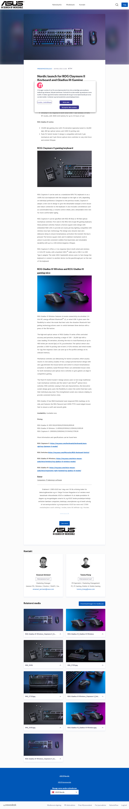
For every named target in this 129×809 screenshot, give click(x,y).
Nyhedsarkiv (57, 5)
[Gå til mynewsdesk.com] (9, 805)
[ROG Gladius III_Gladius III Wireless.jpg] (85, 713)
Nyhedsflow (113, 805)
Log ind (124, 805)
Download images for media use (92, 604)
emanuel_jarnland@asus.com (43, 589)
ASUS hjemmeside (64, 782)
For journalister (100, 805)
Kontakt (82, 5)
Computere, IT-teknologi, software (49, 480)
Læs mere (64, 523)
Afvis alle (66, 102)
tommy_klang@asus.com (86, 589)
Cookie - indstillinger (44, 102)
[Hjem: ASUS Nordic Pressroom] (12, 4)
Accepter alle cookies (69, 107)
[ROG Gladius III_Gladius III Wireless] (85, 620)
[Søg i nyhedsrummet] (116, 4)
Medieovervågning (54, 805)
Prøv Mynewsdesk (85, 805)
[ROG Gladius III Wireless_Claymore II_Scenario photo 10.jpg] (43, 620)
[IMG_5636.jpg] (43, 713)
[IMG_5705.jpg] (85, 651)
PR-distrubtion (69, 805)
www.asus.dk (64, 513)
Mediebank (70, 5)
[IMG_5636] (43, 651)
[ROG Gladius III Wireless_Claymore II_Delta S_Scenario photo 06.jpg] (85, 682)
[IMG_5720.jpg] (43, 682)
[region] (65, 96)
